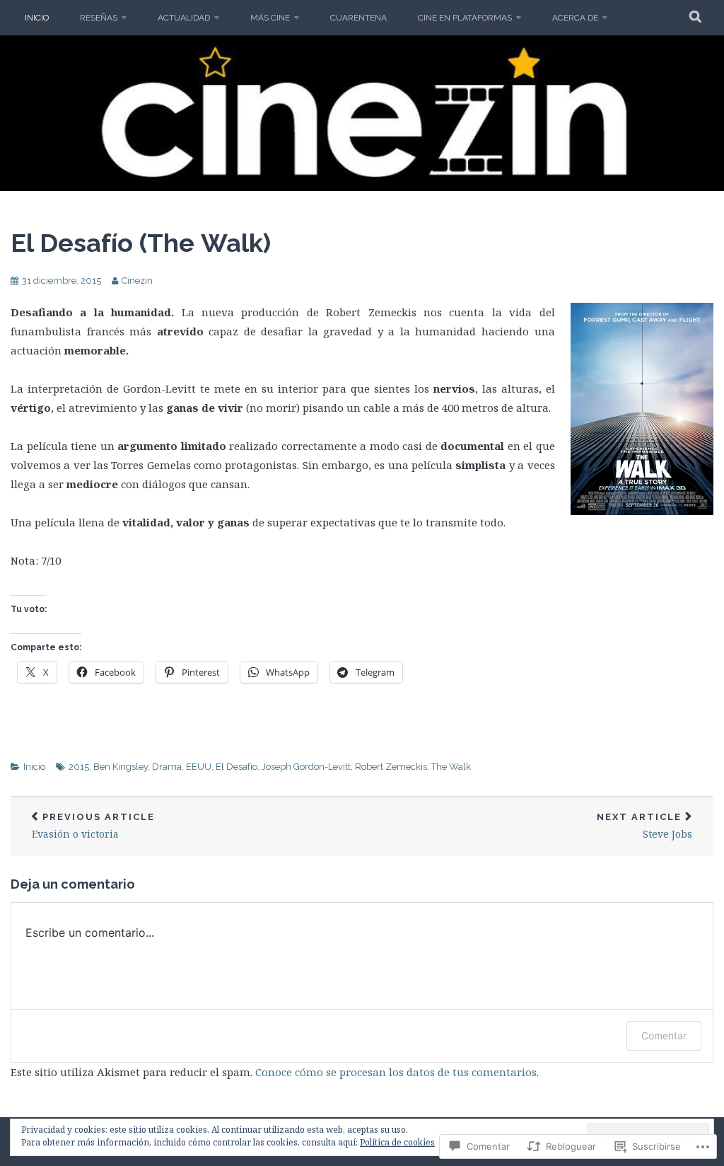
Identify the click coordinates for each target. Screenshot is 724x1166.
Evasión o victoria (93, 826)
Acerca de (575, 18)
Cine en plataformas (465, 18)
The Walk (451, 766)
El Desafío (236, 766)
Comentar (664, 1035)
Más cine (270, 18)
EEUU (198, 766)
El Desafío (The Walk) (141, 243)
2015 (79, 766)
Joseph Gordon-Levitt (306, 766)
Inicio (37, 18)
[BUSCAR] (696, 17)
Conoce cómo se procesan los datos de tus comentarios (396, 1072)
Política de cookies (397, 1142)
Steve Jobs (644, 826)
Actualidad (184, 18)
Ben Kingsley (120, 766)
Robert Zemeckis (391, 766)
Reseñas (98, 18)
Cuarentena (358, 18)
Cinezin (137, 280)
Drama (167, 766)
